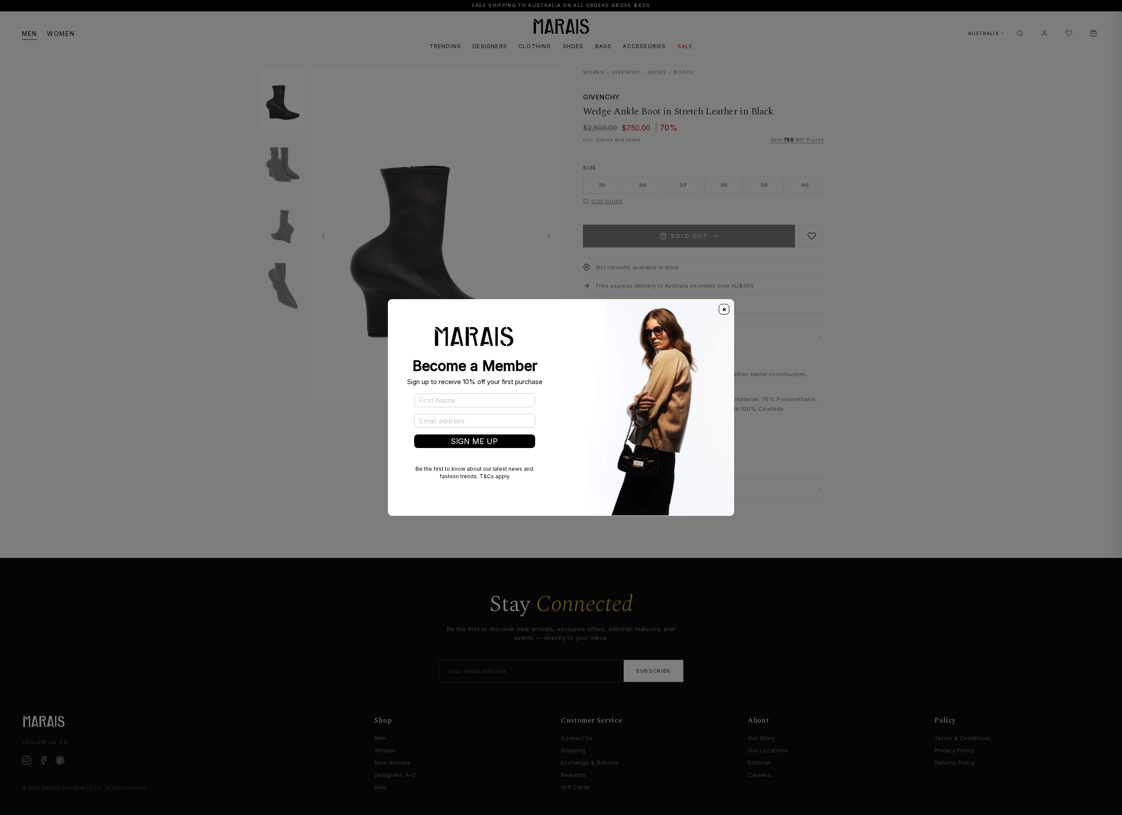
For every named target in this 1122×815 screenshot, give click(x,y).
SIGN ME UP (474, 441)
